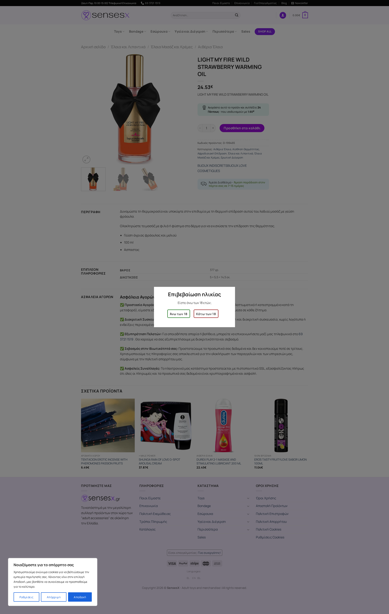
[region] (52, 582)
